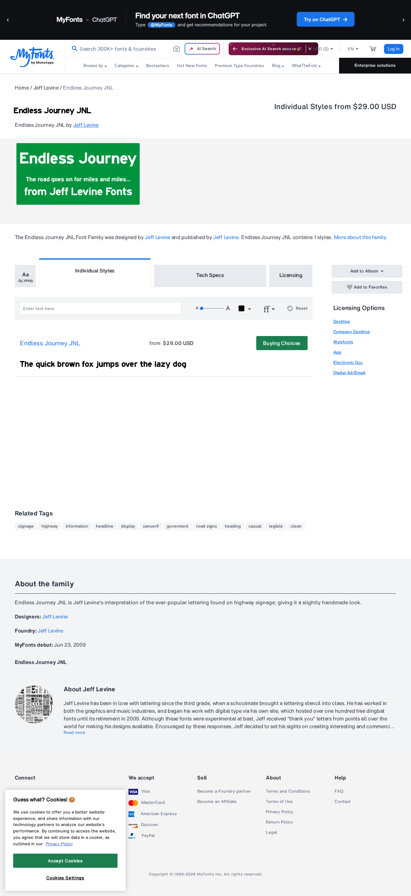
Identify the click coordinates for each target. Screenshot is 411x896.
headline (104, 526)
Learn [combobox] (288, 49)
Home (22, 87)
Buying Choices (282, 343)
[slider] (211, 308)
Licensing (290, 275)
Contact (343, 801)
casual (255, 526)
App (337, 352)
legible (276, 526)
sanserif (151, 526)
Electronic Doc (348, 362)
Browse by (93, 65)
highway (49, 526)
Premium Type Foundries (239, 66)
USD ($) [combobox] (320, 49)
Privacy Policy (279, 811)
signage (26, 526)
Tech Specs (210, 275)
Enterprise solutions (375, 65)
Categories (125, 65)
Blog (276, 65)
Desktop (341, 321)
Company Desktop (351, 332)
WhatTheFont (304, 65)
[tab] (25, 276)
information (77, 526)
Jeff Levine (45, 87)
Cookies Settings (65, 877)
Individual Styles (95, 270)
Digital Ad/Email (349, 373)
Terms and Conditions (288, 791)
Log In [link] (393, 49)
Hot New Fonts (192, 66)
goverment (177, 526)
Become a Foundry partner (224, 791)
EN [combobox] (351, 49)
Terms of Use (279, 801)
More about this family (360, 237)
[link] (73, 48)
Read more (74, 732)
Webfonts (343, 342)
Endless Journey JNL (50, 343)
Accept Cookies (65, 860)
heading (233, 526)
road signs (206, 526)
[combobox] (143, 49)
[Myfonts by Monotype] (32, 56)
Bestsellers (157, 66)
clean (296, 526)
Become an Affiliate (217, 801)
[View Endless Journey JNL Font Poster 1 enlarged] (78, 174)
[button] (8, 20)
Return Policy (279, 822)
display (128, 526)
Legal (271, 832)
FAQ (339, 791)
